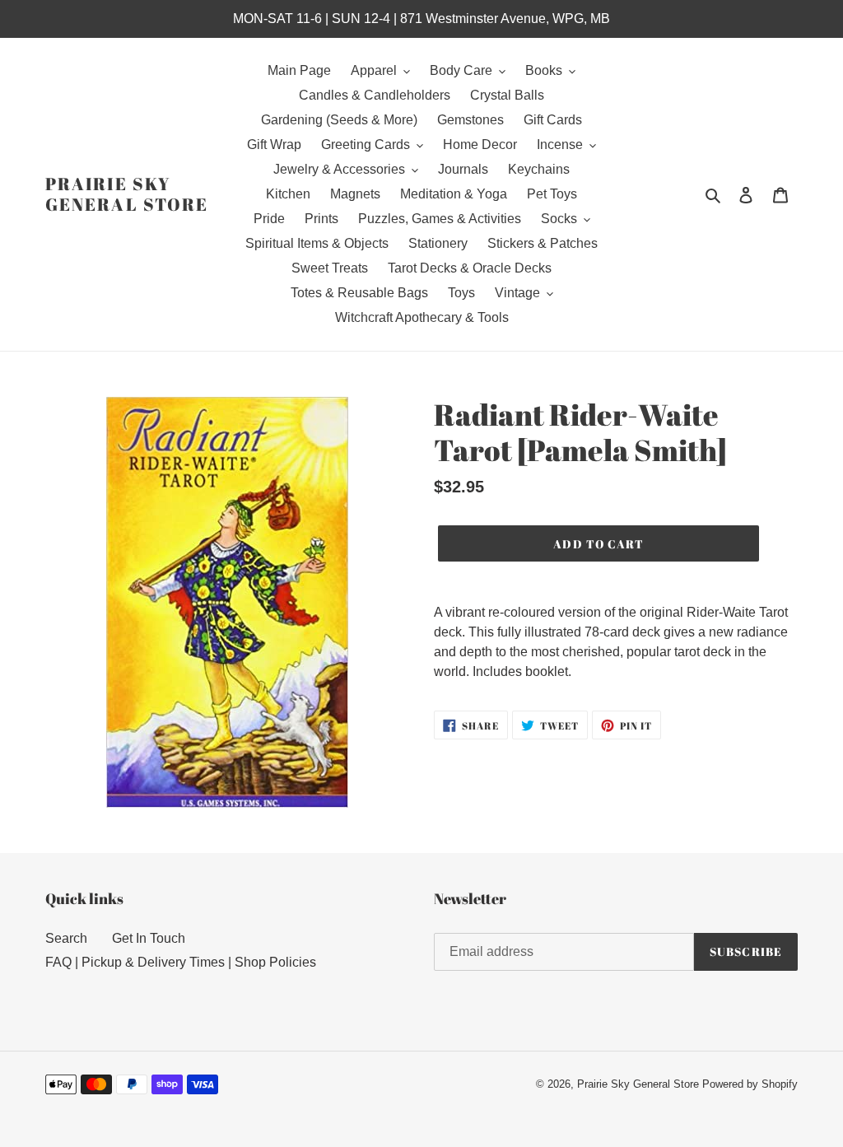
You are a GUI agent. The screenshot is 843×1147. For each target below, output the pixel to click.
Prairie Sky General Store (126, 194)
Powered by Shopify (750, 1084)
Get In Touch (148, 938)
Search (66, 938)
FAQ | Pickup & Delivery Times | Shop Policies (180, 962)
